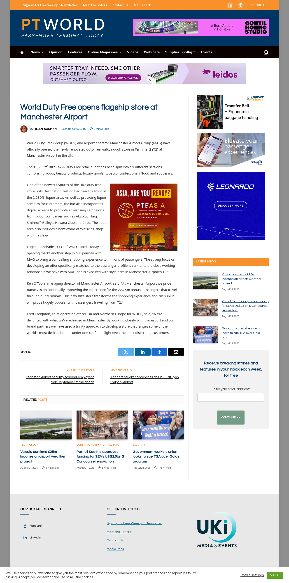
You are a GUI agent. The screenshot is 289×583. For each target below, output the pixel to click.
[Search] (266, 52)
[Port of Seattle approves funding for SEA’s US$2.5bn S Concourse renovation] (102, 425)
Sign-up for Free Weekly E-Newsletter (50, 5)
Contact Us (120, 5)
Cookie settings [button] (252, 575)
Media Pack (142, 5)
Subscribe (258, 5)
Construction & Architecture (98, 445)
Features (75, 52)
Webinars (152, 52)
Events (207, 52)
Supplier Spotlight (180, 52)
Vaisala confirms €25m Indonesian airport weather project (42, 456)
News (35, 52)
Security (139, 445)
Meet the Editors (95, 5)
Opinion (56, 52)
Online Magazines (103, 52)
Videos (133, 52)
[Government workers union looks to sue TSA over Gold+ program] (158, 425)
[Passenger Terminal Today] (65, 28)
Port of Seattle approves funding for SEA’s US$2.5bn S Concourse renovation (100, 456)
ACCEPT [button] (275, 575)
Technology (29, 445)
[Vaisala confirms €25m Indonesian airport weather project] (46, 425)
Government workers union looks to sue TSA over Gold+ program (156, 456)
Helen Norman (45, 128)
